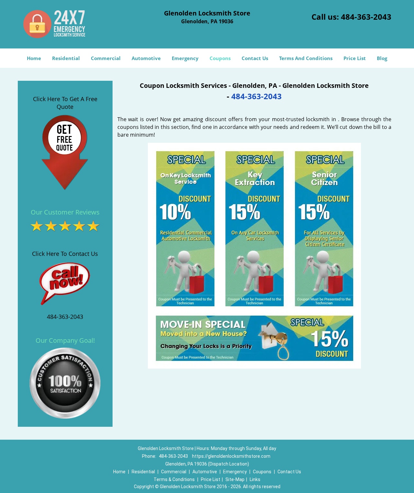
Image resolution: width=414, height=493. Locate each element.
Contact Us (255, 58)
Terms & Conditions (174, 479)
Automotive (146, 58)
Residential (66, 58)
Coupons (220, 58)
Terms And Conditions (305, 58)
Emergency (185, 58)
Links (255, 479)
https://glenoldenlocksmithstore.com (231, 456)
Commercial (106, 58)
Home (34, 58)
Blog (382, 58)
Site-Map (235, 479)
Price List (354, 58)
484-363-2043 (366, 16)
